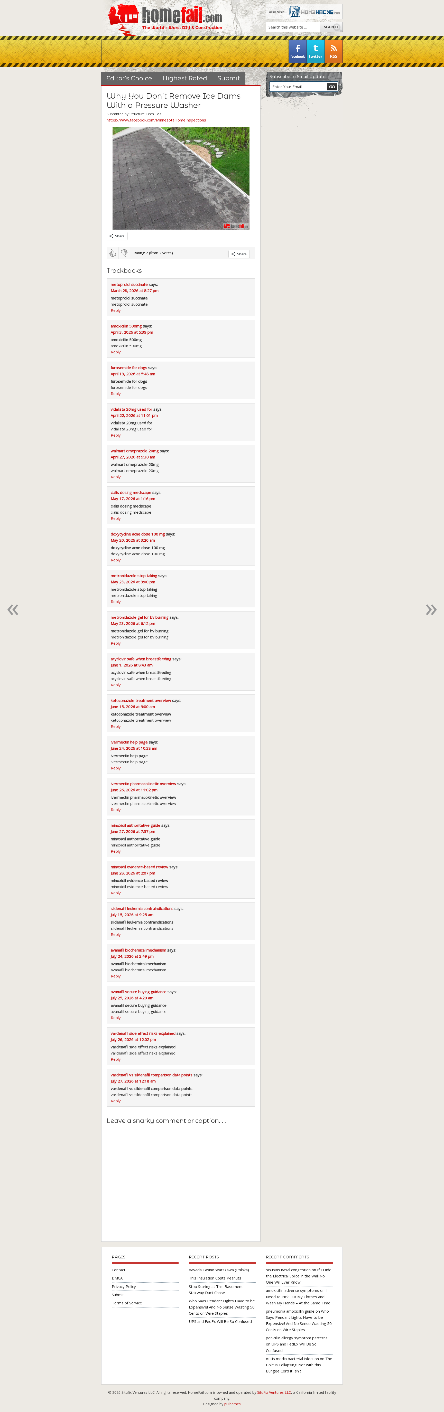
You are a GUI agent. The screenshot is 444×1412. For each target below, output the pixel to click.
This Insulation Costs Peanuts (215, 1278)
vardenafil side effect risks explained (143, 1033)
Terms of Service (127, 1302)
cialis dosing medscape (131, 492)
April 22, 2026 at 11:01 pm (134, 415)
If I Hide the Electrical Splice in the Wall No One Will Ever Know (298, 1276)
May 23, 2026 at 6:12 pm (133, 623)
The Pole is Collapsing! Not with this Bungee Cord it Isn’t (299, 1364)
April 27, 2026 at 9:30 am (133, 456)
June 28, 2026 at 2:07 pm (133, 873)
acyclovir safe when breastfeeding (141, 658)
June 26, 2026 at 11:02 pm (134, 789)
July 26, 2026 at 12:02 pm (133, 1039)
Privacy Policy (124, 1286)
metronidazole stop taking (134, 575)
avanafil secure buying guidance (138, 991)
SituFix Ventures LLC (274, 1392)
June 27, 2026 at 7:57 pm (133, 831)
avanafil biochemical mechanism (138, 950)
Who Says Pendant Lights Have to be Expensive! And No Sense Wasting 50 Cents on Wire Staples (222, 1307)
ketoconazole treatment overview (141, 700)
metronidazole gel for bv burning (140, 617)
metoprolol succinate (129, 284)
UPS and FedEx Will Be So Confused (220, 1321)
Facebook (298, 51)
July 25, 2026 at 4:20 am (132, 997)
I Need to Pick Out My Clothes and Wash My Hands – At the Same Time (298, 1296)
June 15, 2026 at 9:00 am (133, 706)
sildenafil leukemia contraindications (142, 908)
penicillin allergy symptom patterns (297, 1337)
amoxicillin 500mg (126, 325)
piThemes (232, 1403)
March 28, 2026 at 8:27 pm (135, 290)
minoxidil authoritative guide (135, 825)
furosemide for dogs (129, 367)
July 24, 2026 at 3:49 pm (132, 956)
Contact (118, 1269)
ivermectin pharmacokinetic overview (143, 783)
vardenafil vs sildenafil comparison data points (151, 1074)
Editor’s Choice (129, 78)
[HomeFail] (161, 18)
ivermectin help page (129, 742)
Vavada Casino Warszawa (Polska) (219, 1269)
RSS (334, 51)
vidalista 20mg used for (131, 409)
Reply (116, 310)
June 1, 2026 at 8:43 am (132, 664)
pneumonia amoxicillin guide (290, 1311)
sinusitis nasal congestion (288, 1269)
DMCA (117, 1278)
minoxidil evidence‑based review (139, 866)
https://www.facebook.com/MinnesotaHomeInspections (156, 120)
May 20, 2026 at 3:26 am (133, 540)
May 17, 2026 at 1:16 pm (133, 498)
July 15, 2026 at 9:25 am (132, 914)
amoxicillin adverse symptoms (292, 1290)
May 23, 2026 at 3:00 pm (133, 581)
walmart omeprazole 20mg (135, 450)
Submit (228, 78)
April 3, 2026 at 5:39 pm (132, 332)
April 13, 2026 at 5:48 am (133, 373)
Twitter (316, 51)
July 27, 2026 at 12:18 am (133, 1081)
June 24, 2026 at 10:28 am (134, 748)
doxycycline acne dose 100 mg (138, 533)
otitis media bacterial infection (292, 1358)
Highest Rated (184, 78)
